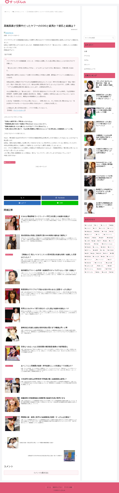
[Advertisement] (41, 18)
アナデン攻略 (68, 487)
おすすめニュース (10, 162)
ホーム (49, 487)
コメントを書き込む (41, 473)
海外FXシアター (57, 487)
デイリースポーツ (19, 110)
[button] (113, 38)
